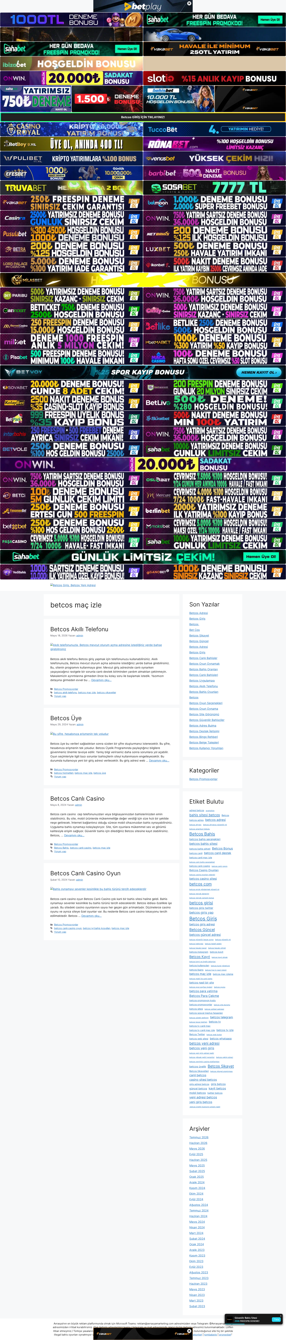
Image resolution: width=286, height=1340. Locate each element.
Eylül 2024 (196, 1199)
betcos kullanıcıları (199, 965)
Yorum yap (60, 696)
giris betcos (218, 1084)
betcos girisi (201, 902)
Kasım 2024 (197, 1188)
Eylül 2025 (196, 1154)
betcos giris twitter (201, 908)
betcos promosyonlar (200, 1004)
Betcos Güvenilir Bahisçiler (206, 720)
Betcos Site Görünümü (204, 714)
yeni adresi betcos (203, 1097)
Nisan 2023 (197, 1295)
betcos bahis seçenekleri (204, 839)
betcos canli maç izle (200, 857)
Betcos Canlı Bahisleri (203, 675)
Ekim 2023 (196, 1261)
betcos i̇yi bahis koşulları (96, 928)
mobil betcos (197, 1092)
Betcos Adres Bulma (202, 725)
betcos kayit (216, 951)
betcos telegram (221, 1017)
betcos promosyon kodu (202, 1000)
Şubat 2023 (197, 1306)
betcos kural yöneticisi (220, 966)
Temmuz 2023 (199, 1278)
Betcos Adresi (198, 613)
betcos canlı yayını (219, 866)
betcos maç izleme (223, 974)
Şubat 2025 (197, 1171)
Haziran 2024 (198, 1216)
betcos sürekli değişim (199, 1018)
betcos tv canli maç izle (202, 1030)
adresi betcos (196, 810)
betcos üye (100, 772)
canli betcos (197, 1075)
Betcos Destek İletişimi (204, 731)
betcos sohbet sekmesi (214, 1009)
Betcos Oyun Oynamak (204, 663)
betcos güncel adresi (205, 935)
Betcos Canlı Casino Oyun (85, 873)
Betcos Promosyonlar (66, 689)
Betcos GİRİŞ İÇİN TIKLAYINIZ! (143, 117)
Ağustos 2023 (198, 1272)
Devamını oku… (101, 680)
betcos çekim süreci (224, 1057)
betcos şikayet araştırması (221, 1071)
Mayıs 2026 (197, 1148)
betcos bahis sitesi (203, 844)
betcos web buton (214, 1035)
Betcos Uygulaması (202, 680)
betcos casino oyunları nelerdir (202, 875)
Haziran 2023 (198, 1283)
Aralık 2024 (197, 1182)
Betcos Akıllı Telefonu (79, 629)
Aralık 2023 (197, 1250)
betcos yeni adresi (204, 1043)
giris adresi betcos (199, 1084)
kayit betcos (217, 1088)
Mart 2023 (196, 1300)
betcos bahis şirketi (199, 848)
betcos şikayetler (106, 692)
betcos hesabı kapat (198, 948)
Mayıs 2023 (197, 1289)
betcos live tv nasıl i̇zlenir (216, 970)
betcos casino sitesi (203, 878)
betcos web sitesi (198, 1038)
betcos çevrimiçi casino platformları (204, 1062)
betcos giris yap (201, 913)
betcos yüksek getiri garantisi (202, 1057)
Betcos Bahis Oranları (203, 669)
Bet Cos (194, 630)
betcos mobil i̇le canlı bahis (200, 979)
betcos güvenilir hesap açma (201, 940)
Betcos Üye (66, 718)
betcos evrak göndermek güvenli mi (204, 889)
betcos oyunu (219, 987)
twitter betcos (214, 1093)
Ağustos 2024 (198, 1205)
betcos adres (196, 820)
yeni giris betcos (200, 1102)
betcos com (200, 884)
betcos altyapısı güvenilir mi (215, 825)
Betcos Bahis (61, 847)
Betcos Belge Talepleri (204, 742)
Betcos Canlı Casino (77, 798)
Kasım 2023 (197, 1255)
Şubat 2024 (197, 1238)
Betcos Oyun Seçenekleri (205, 703)
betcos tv (215, 1021)
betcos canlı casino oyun (68, 928)
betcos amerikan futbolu (199, 829)
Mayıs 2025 (197, 1165)
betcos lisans (196, 969)
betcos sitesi (196, 1008)
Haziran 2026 (198, 1143)
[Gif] (143, 280)
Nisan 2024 (197, 1227)
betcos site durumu (222, 1005)
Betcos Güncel (199, 641)
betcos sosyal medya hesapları (206, 1013)
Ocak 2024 (196, 1244)
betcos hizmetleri (63, 772)
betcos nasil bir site (201, 982)
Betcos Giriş (197, 618)
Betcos (194, 624)
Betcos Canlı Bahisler (203, 658)
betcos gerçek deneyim (199, 894)
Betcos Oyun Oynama (203, 708)
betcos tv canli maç (200, 1025)
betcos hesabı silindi (217, 948)
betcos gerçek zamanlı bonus (201, 898)
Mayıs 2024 (197, 1221)
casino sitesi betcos (203, 1079)
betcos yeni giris (201, 1048)
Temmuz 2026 (199, 1137)
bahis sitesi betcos (204, 815)
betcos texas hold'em (198, 1022)
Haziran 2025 (198, 1160)
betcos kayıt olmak (220, 957)
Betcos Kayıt (199, 957)
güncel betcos (198, 1088)
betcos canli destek (217, 853)
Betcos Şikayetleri (199, 1071)
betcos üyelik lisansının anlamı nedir (204, 1107)
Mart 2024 (196, 1233)
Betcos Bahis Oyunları (203, 692)
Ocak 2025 (196, 1176)
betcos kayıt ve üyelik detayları (202, 962)
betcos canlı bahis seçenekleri (202, 862)
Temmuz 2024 (199, 1210)
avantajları (210, 811)
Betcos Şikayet (199, 635)
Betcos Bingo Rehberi (203, 737)
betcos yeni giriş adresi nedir (201, 1053)
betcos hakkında (196, 944)
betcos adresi (215, 820)
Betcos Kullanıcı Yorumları (206, 748)
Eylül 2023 (196, 1266)
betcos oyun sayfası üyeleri (200, 987)
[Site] (71, 202)
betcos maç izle (87, 692)
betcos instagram (198, 951)
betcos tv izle (225, 1030)
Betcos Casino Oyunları (204, 870)
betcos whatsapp (221, 1038)
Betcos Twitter (197, 1034)
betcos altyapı (195, 825)
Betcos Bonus (222, 848)
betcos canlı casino (80, 847)
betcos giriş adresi (202, 924)
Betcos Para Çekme (204, 996)
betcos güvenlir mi (223, 940)
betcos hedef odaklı (213, 944)
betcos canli (195, 853)
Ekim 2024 (196, 1193)
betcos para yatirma (203, 991)
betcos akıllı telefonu (65, 692)
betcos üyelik (197, 1066)
